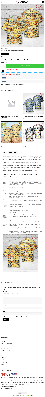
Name (4, 305)
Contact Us (3, 357)
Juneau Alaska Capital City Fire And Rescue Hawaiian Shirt (9, 117)
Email (4, 311)
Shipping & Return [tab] (13, 152)
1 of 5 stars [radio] (2, 294)
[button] (1, 2)
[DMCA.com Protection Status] (29, 395)
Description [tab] (4, 152)
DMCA (2, 364)
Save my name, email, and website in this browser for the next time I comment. (20, 316)
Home (2, 48)
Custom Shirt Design (5, 350)
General (6, 48)
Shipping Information (5, 359)
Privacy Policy (4, 345)
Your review (5, 295)
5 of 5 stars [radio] (15, 294)
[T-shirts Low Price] (22, 2)
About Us (3, 341)
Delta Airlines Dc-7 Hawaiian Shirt (7, 145)
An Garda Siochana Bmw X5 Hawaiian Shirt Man (32, 145)
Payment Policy (4, 362)
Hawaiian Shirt (21, 84)
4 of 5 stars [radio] (11, 294)
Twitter (2, 334)
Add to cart (25, 65)
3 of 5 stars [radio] (7, 294)
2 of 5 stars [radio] (5, 294)
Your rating (5, 291)
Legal (2, 366)
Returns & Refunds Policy (6, 343)
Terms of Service (4, 348)
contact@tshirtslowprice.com (14, 229)
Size (2, 56)
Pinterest (3, 331)
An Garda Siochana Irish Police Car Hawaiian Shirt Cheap (33, 117)
